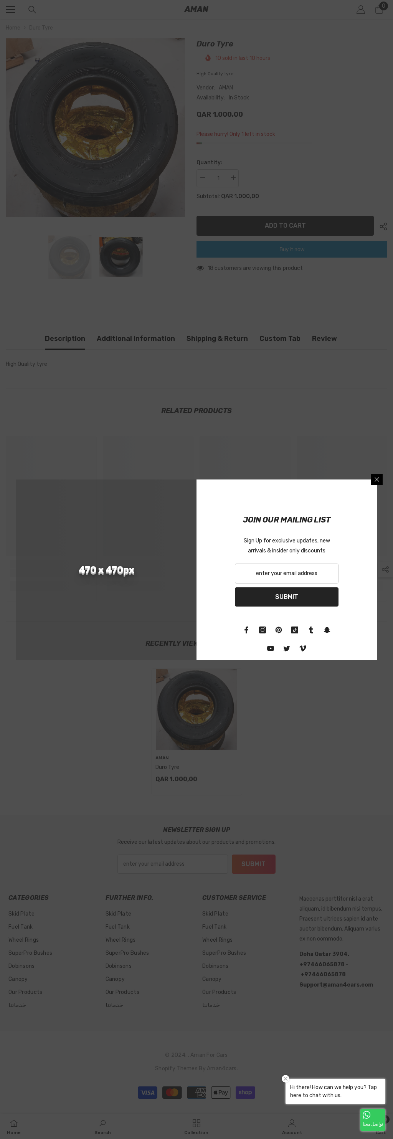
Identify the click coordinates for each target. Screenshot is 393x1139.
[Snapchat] (327, 630)
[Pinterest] (279, 630)
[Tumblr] (311, 630)
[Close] (377, 479)
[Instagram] (262, 630)
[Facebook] (246, 630)
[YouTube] (271, 648)
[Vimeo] (303, 648)
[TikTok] (295, 630)
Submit (286, 596)
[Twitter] (287, 648)
